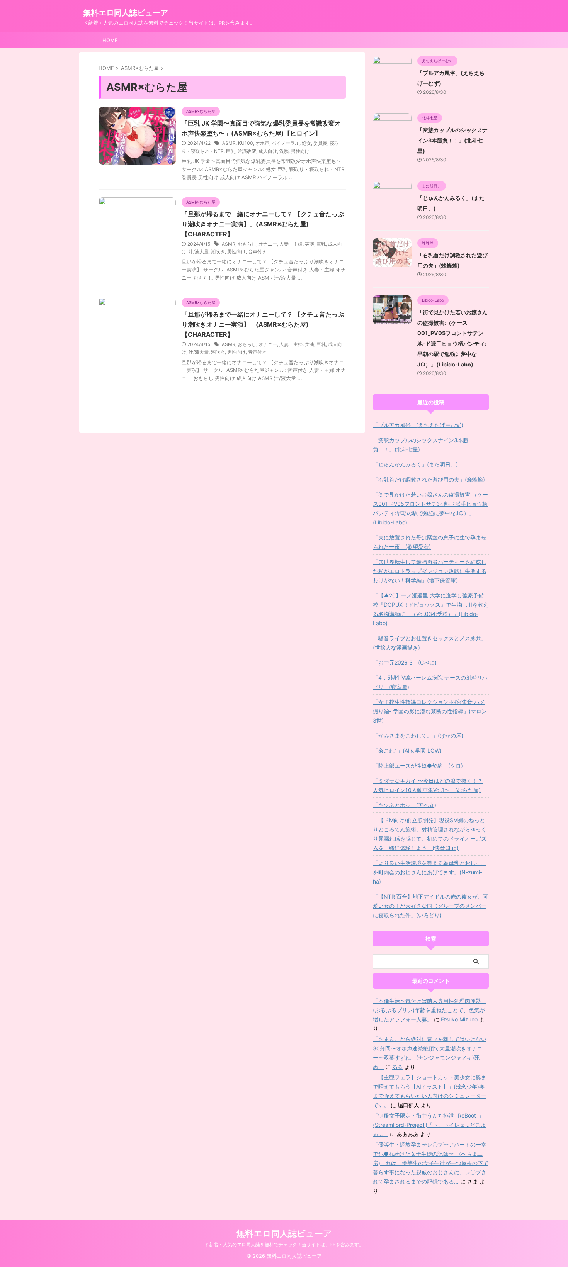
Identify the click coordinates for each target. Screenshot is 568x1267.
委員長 (320, 143)
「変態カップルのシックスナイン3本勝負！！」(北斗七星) (452, 140)
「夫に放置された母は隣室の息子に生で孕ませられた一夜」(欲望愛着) (429, 542)
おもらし (247, 244)
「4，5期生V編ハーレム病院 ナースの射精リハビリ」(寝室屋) (430, 682)
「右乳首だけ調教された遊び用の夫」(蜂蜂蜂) (429, 479)
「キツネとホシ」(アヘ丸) (404, 805)
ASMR (229, 143)
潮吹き (218, 251)
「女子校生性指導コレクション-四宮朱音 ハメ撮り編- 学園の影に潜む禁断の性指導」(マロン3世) (430, 711)
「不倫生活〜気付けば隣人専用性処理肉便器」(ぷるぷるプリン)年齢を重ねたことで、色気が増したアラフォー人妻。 (429, 1010)
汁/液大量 (199, 251)
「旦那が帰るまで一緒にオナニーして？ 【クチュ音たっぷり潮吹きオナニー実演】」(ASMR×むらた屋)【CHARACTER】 (263, 224)
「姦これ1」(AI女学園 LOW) (407, 750)
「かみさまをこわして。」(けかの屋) (418, 735)
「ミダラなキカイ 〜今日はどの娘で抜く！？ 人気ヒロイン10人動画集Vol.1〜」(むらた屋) (428, 785)
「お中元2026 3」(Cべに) (405, 662)
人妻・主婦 (291, 244)
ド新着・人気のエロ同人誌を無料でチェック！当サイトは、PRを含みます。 (284, 1244)
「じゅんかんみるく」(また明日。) (415, 464)
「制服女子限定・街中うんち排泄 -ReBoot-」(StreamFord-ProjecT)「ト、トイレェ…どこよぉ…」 (429, 1124)
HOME (110, 40)
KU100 (245, 143)
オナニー (267, 244)
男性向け (300, 151)
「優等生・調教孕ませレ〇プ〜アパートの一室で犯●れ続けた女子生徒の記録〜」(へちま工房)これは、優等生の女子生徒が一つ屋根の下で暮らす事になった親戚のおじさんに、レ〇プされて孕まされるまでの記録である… (430, 1163)
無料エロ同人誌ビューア (125, 12)
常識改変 (247, 151)
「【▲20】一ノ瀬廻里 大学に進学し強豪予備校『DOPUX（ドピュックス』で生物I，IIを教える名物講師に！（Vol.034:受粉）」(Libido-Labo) (430, 609)
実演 (309, 244)
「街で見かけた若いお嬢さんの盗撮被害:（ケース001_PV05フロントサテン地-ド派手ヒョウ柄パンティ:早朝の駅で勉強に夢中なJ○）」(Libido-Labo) (430, 508)
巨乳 (230, 151)
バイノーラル (285, 143)
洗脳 (284, 151)
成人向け (267, 151)
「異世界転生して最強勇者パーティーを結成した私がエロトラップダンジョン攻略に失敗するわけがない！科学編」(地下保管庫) (429, 570)
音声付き (257, 251)
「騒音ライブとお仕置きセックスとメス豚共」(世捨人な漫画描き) (429, 643)
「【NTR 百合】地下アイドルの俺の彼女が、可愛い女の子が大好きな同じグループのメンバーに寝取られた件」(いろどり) (430, 905)
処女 (306, 143)
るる (397, 1066)
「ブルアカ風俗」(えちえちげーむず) (418, 425)
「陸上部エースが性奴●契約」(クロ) (418, 765)
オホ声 (262, 143)
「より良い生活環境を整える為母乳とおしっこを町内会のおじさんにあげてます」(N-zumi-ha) (429, 872)
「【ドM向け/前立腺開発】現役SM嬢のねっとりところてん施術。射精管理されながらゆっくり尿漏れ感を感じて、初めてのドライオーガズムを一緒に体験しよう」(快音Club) (429, 834)
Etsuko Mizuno (459, 1019)
